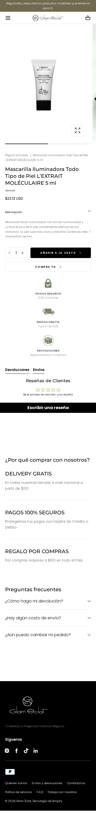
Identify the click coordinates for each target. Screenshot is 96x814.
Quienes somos (16, 783)
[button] (7, 17)
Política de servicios (18, 792)
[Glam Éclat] (48, 18)
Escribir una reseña (48, 408)
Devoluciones (17, 369)
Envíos (39, 369)
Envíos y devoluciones (47, 783)
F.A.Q (40, 792)
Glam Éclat (23, 801)
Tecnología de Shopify (47, 801)
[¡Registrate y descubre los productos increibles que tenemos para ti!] (48, 6)
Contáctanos (76, 783)
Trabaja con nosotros (62, 792)
